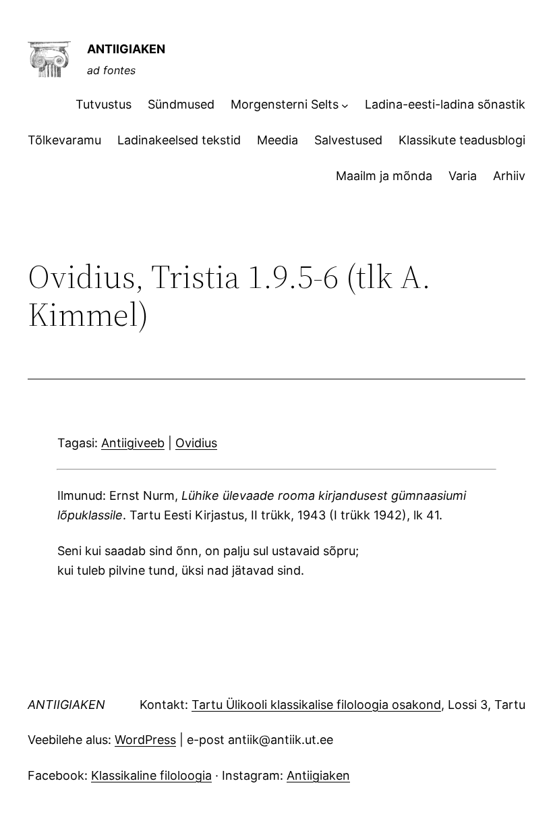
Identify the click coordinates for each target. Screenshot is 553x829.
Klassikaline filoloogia (151, 775)
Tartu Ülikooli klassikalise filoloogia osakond (316, 704)
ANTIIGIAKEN (126, 49)
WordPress (145, 740)
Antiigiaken (318, 775)
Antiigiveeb (133, 443)
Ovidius (196, 443)
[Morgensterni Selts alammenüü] (345, 105)
